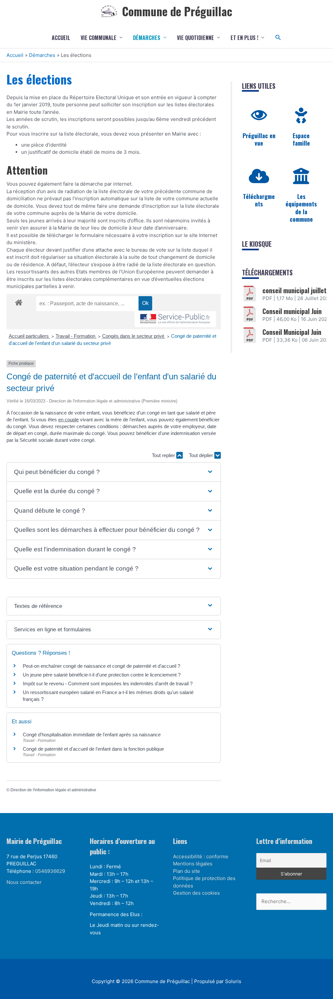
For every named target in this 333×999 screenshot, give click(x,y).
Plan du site (186, 871)
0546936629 (50, 871)
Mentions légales (192, 864)
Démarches (146, 38)
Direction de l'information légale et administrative (53, 790)
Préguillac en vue (259, 139)
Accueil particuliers (29, 336)
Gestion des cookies (196, 893)
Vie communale (98, 38)
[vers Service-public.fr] (175, 319)
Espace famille (301, 139)
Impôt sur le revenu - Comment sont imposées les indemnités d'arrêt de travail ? (108, 683)
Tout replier (164, 455)
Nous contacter (24, 882)
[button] (278, 37)
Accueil (61, 38)
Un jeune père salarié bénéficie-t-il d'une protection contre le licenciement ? (101, 674)
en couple (68, 419)
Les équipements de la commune (301, 207)
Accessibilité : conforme (200, 856)
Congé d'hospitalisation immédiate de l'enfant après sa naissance (92, 734)
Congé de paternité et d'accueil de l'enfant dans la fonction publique (93, 749)
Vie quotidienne (195, 38)
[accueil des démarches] (18, 301)
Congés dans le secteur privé (134, 336)
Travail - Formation (76, 336)
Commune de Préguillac (177, 11)
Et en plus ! (244, 38)
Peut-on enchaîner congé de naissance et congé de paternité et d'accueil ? (101, 666)
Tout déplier (201, 455)
